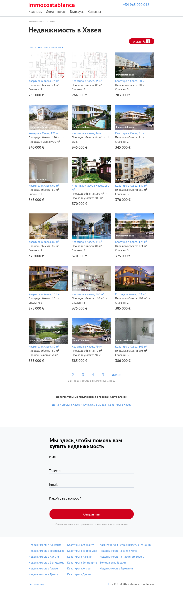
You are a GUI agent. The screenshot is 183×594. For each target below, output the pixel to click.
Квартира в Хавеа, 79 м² (87, 346)
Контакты (94, 11)
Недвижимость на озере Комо (118, 550)
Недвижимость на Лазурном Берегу (122, 556)
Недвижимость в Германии (116, 568)
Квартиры (36, 11)
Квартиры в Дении (79, 574)
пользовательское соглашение (111, 524)
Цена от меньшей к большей (45, 47)
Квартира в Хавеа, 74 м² (44, 81)
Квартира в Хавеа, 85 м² (87, 81)
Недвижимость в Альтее (43, 568)
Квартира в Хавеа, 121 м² (131, 242)
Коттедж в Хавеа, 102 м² (130, 294)
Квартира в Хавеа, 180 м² (131, 185)
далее (116, 374)
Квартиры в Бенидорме (82, 562)
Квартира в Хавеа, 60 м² (44, 185)
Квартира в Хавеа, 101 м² (45, 294)
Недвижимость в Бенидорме (46, 562)
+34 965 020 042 (136, 4)
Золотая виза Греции (113, 562)
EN (110, 584)
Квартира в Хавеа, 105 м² (131, 346)
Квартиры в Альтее (78, 568)
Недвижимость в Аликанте (45, 545)
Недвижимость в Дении (43, 574)
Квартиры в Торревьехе (82, 550)
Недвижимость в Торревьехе (46, 550)
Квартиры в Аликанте (80, 545)
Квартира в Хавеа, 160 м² (88, 294)
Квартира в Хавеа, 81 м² (130, 133)
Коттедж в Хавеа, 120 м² (44, 133)
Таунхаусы (77, 11)
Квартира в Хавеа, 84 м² (87, 133)
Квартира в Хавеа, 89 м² (44, 242)
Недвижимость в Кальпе (44, 556)
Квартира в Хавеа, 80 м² (130, 81)
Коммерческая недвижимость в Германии (126, 545)
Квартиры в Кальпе (79, 556)
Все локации (36, 584)
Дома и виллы (56, 11)
